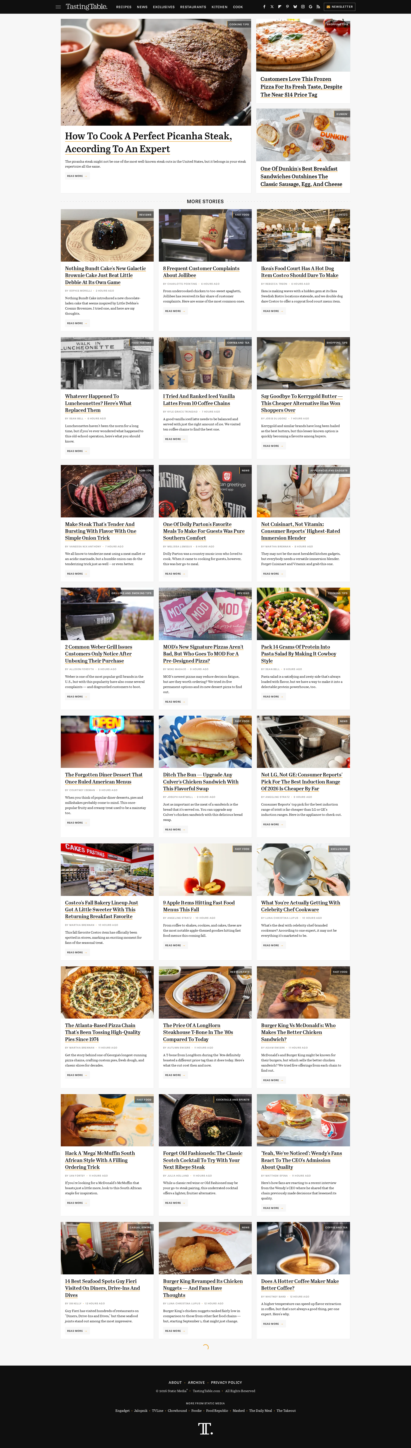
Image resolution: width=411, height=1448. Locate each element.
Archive (196, 1382)
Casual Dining (141, 1227)
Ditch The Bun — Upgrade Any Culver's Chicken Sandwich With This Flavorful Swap (201, 782)
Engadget (122, 1410)
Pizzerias (144, 971)
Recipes (123, 6)
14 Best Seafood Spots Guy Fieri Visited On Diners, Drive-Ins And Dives (102, 1288)
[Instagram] (303, 7)
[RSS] (318, 7)
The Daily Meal (260, 1410)
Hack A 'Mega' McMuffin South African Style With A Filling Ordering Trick (100, 1160)
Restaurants (193, 6)
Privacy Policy (226, 1382)
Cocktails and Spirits (233, 1099)
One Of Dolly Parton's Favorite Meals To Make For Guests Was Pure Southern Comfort (204, 531)
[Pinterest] (287, 7)
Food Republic (217, 1410)
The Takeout (286, 1410)
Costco (342, 214)
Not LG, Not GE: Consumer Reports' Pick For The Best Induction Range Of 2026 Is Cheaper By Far (301, 782)
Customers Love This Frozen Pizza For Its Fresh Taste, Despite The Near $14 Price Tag (301, 87)
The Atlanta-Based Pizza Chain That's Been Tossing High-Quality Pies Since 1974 (102, 1032)
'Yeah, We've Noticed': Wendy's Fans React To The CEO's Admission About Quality (301, 1160)
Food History (142, 342)
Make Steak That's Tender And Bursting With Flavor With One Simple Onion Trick (100, 531)
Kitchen (219, 6)
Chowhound (177, 1410)
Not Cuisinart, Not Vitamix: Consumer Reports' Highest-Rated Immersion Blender (300, 531)
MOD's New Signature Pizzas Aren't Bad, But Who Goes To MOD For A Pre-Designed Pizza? (203, 654)
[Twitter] (272, 7)
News (142, 6)
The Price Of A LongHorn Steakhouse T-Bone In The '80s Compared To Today (198, 1032)
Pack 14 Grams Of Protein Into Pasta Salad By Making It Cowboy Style (298, 654)
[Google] (310, 7)
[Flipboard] (280, 7)
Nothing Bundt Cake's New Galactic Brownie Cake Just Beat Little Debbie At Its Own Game (105, 275)
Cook (238, 6)
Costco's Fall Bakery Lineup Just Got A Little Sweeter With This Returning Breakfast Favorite (101, 910)
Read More (75, 175)
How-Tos (145, 470)
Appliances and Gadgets (329, 470)
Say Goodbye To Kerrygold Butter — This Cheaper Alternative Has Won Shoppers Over (302, 403)
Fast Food (242, 214)
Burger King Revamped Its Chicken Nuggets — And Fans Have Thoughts (203, 1288)
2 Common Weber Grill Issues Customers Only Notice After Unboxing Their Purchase (98, 654)
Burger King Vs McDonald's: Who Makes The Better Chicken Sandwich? (298, 1032)
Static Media (177, 1390)
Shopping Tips (337, 24)
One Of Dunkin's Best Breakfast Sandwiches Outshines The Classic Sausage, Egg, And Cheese (301, 176)
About (175, 1382)
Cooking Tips (239, 24)
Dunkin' (342, 114)
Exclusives (164, 6)
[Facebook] (264, 7)
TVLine (157, 1410)
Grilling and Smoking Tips (132, 593)
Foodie (196, 1410)
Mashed (239, 1410)
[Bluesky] (295, 7)
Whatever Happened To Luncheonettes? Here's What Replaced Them (98, 403)
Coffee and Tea (238, 342)
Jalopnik (140, 1410)
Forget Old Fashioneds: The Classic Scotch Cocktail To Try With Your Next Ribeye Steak (203, 1160)
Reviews (145, 214)
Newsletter (342, 6)
